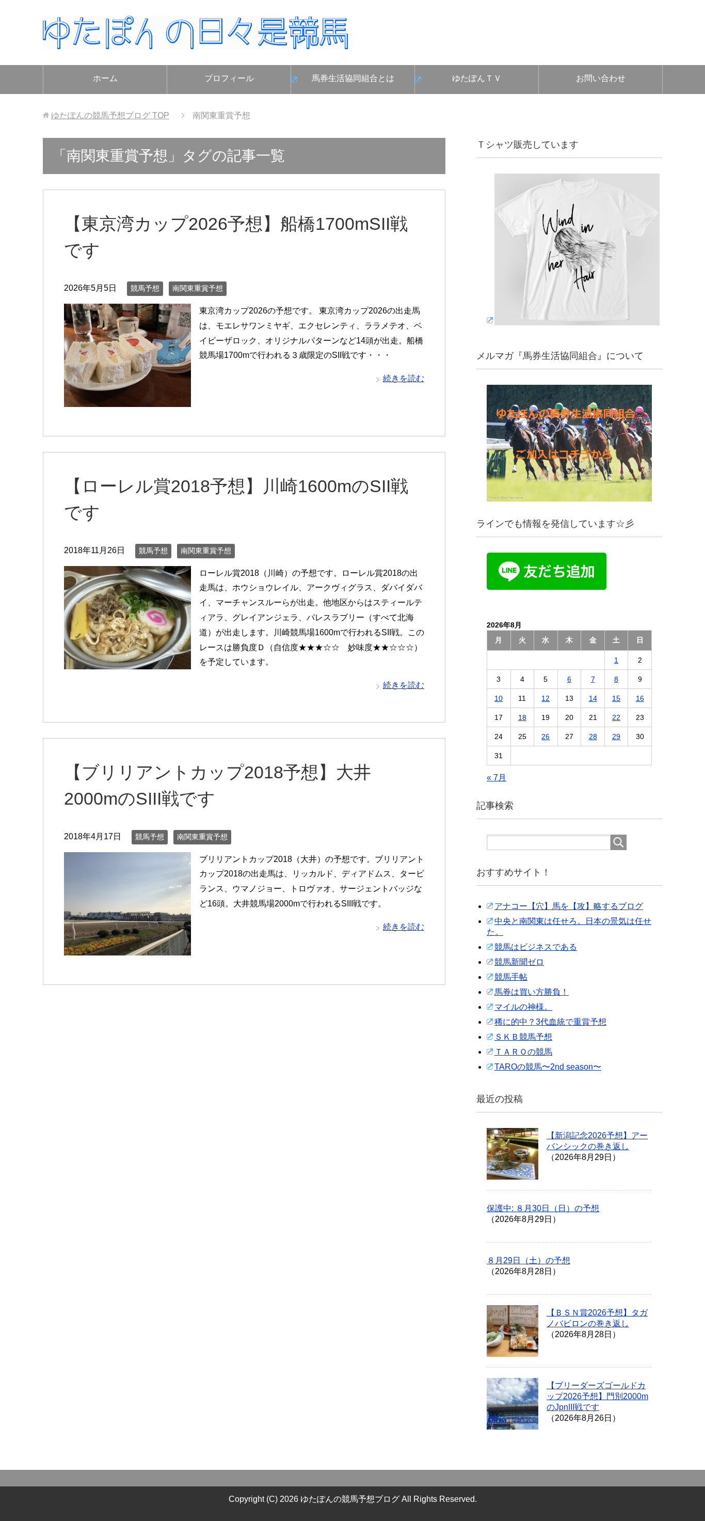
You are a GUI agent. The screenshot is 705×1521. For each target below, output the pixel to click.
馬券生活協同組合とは (353, 78)
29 (616, 736)
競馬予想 (145, 288)
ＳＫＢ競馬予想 (523, 1036)
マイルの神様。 (523, 1006)
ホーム (105, 78)
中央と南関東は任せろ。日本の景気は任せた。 (569, 926)
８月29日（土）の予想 (528, 1260)
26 (545, 736)
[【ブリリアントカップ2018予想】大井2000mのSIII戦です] (127, 947)
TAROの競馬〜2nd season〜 (547, 1066)
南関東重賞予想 (197, 288)
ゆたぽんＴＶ (477, 78)
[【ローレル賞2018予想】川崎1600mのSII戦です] (127, 661)
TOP (110, 115)
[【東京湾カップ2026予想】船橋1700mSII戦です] (127, 399)
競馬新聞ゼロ (519, 962)
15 (616, 698)
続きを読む (403, 378)
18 (522, 717)
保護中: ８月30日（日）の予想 (543, 1208)
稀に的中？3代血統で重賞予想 (550, 1021)
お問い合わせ (601, 78)
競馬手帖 (510, 977)
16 (640, 698)
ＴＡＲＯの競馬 (523, 1051)
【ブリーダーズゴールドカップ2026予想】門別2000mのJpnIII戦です (597, 1396)
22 (616, 717)
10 (498, 698)
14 (593, 698)
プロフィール (229, 78)
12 (545, 698)
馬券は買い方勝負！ (531, 991)
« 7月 (496, 777)
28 (593, 736)
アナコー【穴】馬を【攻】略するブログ (568, 906)
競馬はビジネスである (535, 947)
